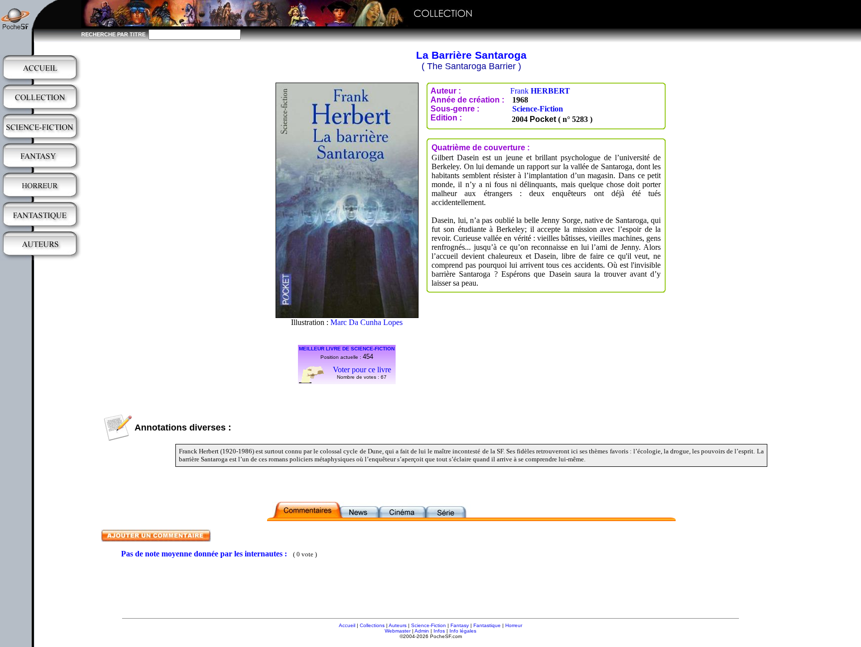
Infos (439, 631)
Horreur (513, 625)
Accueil (347, 625)
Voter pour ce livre (362, 369)
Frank (540, 91)
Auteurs (398, 625)
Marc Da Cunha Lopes (366, 322)
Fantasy (459, 625)
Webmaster (398, 631)
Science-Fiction (537, 109)
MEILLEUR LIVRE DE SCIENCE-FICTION (347, 348)
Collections (372, 625)
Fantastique (487, 625)
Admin (422, 631)
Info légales (462, 631)
